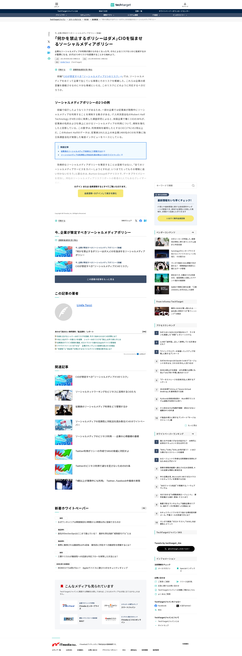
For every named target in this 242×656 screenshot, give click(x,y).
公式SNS (69, 650)
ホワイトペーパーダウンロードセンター (174, 11)
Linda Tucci (84, 305)
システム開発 (133, 15)
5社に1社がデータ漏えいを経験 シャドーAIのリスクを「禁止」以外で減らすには (89, 339)
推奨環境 (156, 650)
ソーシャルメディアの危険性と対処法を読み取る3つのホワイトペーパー (90, 154)
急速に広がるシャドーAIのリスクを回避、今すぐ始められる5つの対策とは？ (87, 336)
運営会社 (134, 650)
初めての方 (103, 11)
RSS (124, 650)
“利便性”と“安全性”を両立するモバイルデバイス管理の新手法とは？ (84, 349)
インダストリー (179, 15)
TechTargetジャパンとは (67, 11)
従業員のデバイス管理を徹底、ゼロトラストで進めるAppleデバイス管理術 (86, 342)
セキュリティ (85, 15)
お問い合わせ (92, 650)
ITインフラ (60, 15)
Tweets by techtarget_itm (168, 543)
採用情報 (145, 650)
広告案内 (80, 650)
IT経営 (155, 15)
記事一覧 (138, 11)
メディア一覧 (56, 650)
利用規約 (186, 644)
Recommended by (130, 354)
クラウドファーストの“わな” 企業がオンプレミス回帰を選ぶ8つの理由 (86, 345)
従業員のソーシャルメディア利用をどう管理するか (82, 151)
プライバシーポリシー (109, 650)
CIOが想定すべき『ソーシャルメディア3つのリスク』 (91, 76)
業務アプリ (107, 15)
